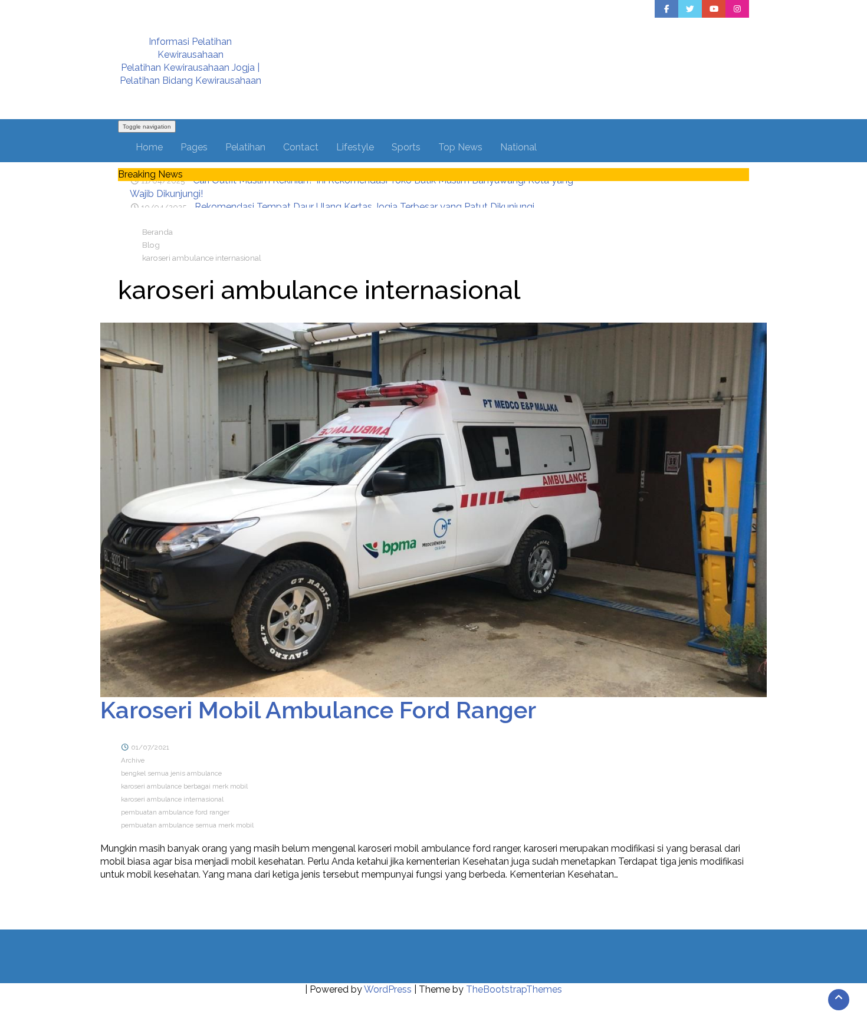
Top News (460, 147)
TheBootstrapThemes (514, 989)
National (518, 147)
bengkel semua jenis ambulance (171, 773)
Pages (194, 147)
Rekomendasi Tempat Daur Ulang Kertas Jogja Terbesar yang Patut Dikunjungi (364, 187)
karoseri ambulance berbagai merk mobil (184, 786)
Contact (300, 147)
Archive (132, 760)
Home (149, 147)
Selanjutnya (152, 903)
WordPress (388, 989)
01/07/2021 (150, 747)
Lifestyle (355, 147)
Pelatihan (245, 147)
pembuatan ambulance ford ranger (175, 812)
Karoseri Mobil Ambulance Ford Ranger (318, 710)
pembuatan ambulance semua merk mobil (187, 825)
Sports (406, 147)
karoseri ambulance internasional (172, 799)
